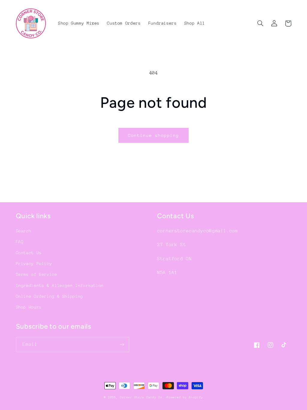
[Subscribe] (122, 344)
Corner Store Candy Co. (142, 397)
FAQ (20, 241)
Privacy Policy (34, 263)
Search (23, 230)
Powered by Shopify (185, 397)
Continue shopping (153, 135)
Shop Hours (29, 307)
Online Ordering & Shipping (49, 296)
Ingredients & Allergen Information (60, 285)
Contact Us (29, 252)
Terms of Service (36, 274)
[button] (260, 23)
